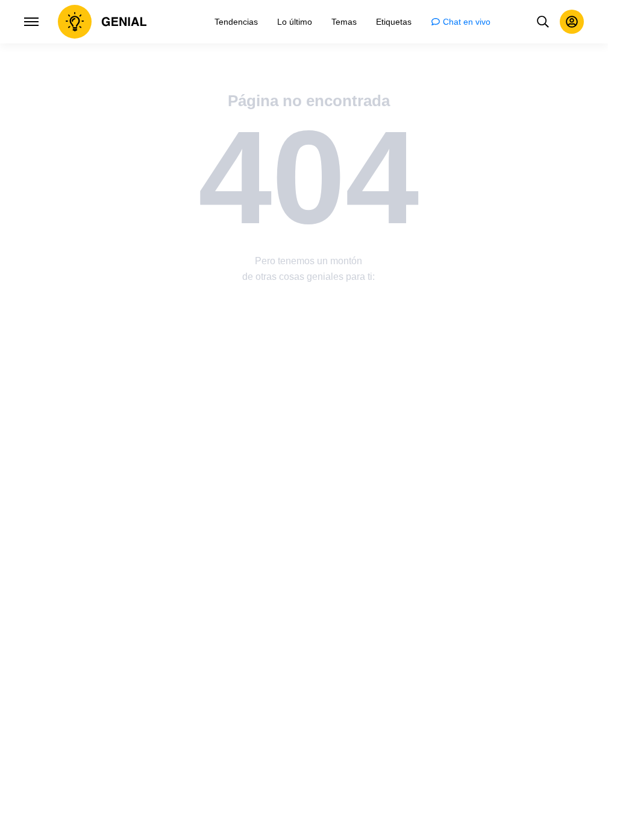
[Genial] (102, 22)
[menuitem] (236, 21)
